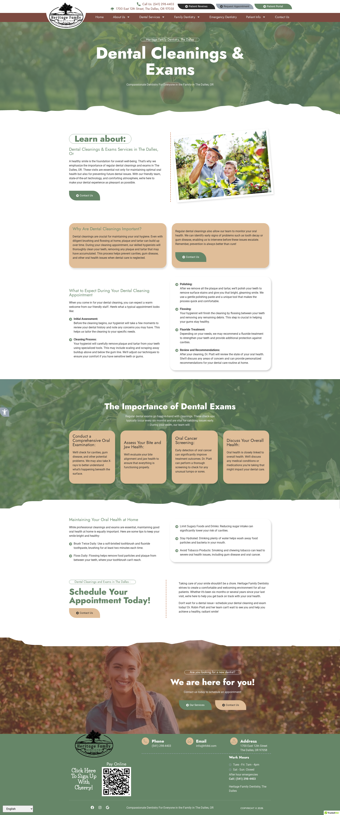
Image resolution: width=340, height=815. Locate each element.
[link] (4, 412)
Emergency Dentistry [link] (223, 17)
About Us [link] (119, 17)
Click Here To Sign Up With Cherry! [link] (83, 778)
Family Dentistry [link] (184, 17)
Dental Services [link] (149, 17)
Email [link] (201, 741)
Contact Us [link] (282, 17)
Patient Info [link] (253, 17)
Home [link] (99, 17)
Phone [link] (158, 741)
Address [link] (248, 741)
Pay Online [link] (116, 764)
